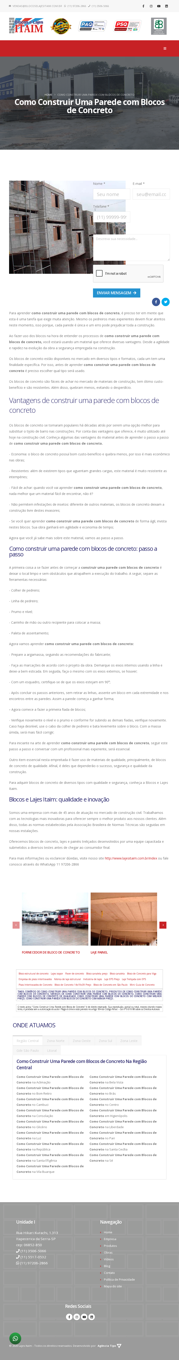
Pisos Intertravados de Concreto (35, 984)
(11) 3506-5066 (33, 1250)
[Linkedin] (166, 6)
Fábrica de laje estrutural (67, 979)
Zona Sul (105, 1041)
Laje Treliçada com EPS (134, 979)
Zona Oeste (82, 1041)
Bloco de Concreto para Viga (141, 973)
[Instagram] (151, 6)
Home (48, 94)
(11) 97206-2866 (34, 1263)
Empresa (110, 1239)
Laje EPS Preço (112, 979)
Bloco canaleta (117, 973)
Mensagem (101, 229)
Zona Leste (129, 1041)
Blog (107, 1266)
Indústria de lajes (92, 979)
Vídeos (109, 1259)
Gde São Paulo (28, 1050)
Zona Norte (56, 1041)
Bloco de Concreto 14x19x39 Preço (73, 984)
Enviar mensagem (114, 292)
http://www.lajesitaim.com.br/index (131, 858)
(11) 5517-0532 (33, 1257)
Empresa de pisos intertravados (35, 979)
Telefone (101, 206)
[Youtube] (158, 6)
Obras (108, 1253)
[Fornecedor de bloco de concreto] (55, 919)
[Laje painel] (124, 919)
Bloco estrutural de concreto (33, 973)
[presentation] (16, 925)
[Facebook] (143, 6)
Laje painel (99, 952)
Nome (99, 183)
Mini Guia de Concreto (142, 984)
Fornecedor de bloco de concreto (51, 952)
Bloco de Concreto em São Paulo (110, 984)
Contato (109, 1273)
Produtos (110, 1246)
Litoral (52, 1050)
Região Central (28, 1041)
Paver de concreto (74, 973)
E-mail (139, 183)
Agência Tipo (107, 1345)
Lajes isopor (57, 973)
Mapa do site (113, 1286)
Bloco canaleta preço (96, 973)
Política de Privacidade (119, 1280)
